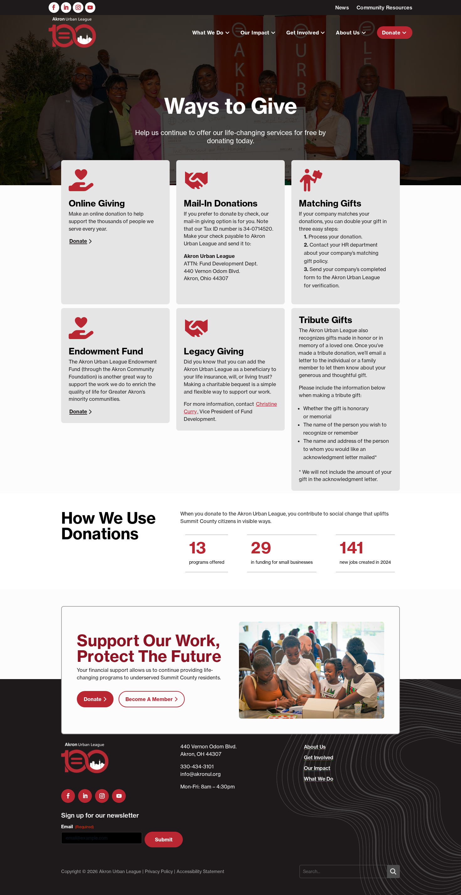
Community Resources (384, 7)
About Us (348, 32)
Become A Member (149, 699)
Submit (163, 839)
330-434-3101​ (197, 766)
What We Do (208, 32)
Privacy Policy (159, 871)
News (342, 7)
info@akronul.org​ (200, 774)
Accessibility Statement (200, 871)
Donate (391, 32)
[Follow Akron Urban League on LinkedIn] (66, 7)
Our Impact (255, 32)
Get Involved (302, 32)
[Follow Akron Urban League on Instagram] (78, 7)
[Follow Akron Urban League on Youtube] (90, 7)
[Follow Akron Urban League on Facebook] (54, 7)
